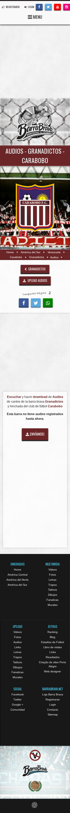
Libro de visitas (52, 647)
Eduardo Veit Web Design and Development (35, 805)
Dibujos (52, 594)
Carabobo (16, 257)
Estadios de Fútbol (52, 642)
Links (17, 647)
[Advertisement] (35, 61)
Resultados (53, 657)
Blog (52, 637)
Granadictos (36, 257)
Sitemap (53, 714)
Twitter (17, 699)
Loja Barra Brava (52, 694)
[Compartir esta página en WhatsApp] (48, 302)
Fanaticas (52, 599)
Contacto (52, 709)
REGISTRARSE (12, 7)
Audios (17, 642)
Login (52, 704)
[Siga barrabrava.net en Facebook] (39, 7)
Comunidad (17, 709)
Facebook (17, 694)
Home (10, 252)
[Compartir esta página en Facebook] (24, 302)
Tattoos (52, 589)
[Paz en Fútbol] (35, 755)
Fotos (52, 574)
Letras (52, 579)
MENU (37, 17)
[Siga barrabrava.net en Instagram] (66, 7)
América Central (17, 574)
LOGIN (30, 7)
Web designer (52, 671)
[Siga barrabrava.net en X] (48, 7)
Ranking (52, 632)
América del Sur (30, 252)
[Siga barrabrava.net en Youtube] (57, 7)
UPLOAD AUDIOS (37, 280)
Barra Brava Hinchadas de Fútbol (35, 121)
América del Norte (17, 579)
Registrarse (53, 699)
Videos (52, 569)
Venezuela (54, 252)
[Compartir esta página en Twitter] (36, 302)
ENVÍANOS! (37, 434)
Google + (17, 704)
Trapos (52, 584)
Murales (53, 604)
